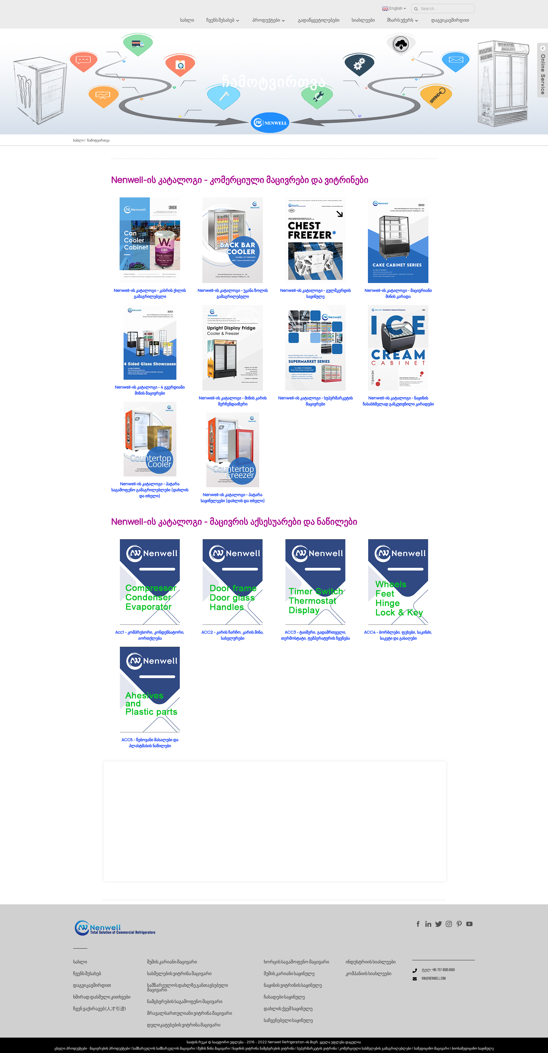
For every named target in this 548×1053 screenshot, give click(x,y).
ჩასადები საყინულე (284, 997)
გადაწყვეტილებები (318, 20)
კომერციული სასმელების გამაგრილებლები (375, 1048)
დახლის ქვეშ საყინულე (288, 1009)
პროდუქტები (266, 20)
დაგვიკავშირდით (450, 20)
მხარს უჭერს (400, 20)
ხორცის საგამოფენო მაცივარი (296, 962)
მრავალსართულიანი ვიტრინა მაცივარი (189, 1013)
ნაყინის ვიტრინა (245, 1048)
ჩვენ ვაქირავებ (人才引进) (99, 1009)
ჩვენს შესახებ (220, 20)
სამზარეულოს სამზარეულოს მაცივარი (163, 1048)
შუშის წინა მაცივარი (214, 1048)
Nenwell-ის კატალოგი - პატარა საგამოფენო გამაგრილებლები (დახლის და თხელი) (149, 489)
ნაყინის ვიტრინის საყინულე (293, 985)
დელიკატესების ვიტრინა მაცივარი (183, 1025)
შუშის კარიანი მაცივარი (172, 962)
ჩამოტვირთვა (98, 140)
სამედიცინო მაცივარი (431, 1048)
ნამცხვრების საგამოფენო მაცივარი (184, 1002)
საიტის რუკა (196, 1042)
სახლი (187, 20)
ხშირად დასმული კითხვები (101, 997)
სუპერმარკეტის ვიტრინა (317, 1048)
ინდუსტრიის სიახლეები (371, 962)
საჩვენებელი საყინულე (288, 1020)
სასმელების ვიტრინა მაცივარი (179, 974)
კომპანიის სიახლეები (368, 974)
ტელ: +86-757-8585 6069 (438, 970)
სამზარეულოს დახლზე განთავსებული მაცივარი (187, 988)
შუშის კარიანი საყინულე (289, 974)
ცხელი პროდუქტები (71, 1048)
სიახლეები (363, 20)
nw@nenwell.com (434, 979)
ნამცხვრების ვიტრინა (277, 1048)
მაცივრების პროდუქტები (110, 1048)
